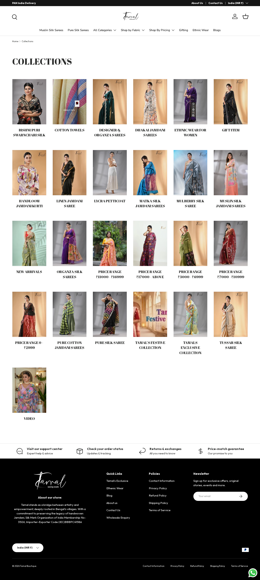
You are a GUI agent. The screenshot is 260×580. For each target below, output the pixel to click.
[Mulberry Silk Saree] (190, 172)
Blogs (217, 30)
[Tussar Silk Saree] (231, 314)
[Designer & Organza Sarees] (110, 101)
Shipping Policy (158, 503)
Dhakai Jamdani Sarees (150, 132)
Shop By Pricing (159, 30)
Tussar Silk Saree (230, 345)
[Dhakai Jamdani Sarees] (150, 101)
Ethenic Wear (115, 488)
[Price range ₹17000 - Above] (150, 243)
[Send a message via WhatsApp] (253, 573)
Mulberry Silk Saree (190, 203)
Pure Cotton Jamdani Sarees (69, 345)
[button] (245, 16)
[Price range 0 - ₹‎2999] (29, 314)
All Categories (102, 30)
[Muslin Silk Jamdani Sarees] (231, 172)
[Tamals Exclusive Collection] (190, 314)
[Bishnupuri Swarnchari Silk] (29, 101)
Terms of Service (160, 510)
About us (111, 503)
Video (29, 418)
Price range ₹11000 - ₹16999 (110, 274)
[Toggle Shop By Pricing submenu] (173, 30)
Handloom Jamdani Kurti (29, 203)
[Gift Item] (231, 101)
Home (15, 41)
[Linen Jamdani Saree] (70, 172)
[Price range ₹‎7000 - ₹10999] (231, 243)
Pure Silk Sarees (78, 30)
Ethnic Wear (201, 30)
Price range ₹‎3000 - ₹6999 (190, 274)
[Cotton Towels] (70, 101)
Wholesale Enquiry (118, 517)
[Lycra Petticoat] (110, 172)
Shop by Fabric (130, 30)
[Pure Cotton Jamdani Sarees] (70, 314)
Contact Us (215, 3)
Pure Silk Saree (110, 342)
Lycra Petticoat (109, 200)
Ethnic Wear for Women (190, 132)
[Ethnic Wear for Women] (190, 101)
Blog (109, 495)
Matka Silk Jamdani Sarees (150, 203)
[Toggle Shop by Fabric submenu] (143, 30)
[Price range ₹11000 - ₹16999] (110, 243)
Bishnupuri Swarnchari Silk (29, 132)
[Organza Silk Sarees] (70, 243)
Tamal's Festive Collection (150, 345)
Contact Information (162, 481)
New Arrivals (29, 271)
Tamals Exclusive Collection (190, 347)
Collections (27, 41)
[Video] (29, 390)
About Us (197, 3)
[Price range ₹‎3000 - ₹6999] (190, 243)
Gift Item (231, 130)
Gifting (183, 30)
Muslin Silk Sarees (51, 30)
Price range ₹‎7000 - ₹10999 (230, 274)
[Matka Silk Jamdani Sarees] (150, 172)
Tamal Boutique (28, 566)
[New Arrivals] (29, 243)
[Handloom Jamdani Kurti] (29, 172)
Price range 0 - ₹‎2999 (29, 345)
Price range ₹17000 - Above (150, 274)
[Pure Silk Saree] (110, 314)
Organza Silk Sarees (69, 274)
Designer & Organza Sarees (109, 132)
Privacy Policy (158, 488)
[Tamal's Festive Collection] (150, 314)
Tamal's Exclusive (117, 481)
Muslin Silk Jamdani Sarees (231, 203)
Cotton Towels (70, 130)
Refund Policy (158, 495)
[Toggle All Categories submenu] (114, 30)
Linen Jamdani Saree (70, 203)
